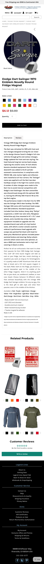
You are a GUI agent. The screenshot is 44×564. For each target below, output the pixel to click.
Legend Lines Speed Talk (22, 475)
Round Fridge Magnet (16, 21)
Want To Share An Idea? (22, 478)
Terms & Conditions (22, 538)
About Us (22, 470)
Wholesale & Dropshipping (22, 480)
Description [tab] (8, 138)
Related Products (22, 338)
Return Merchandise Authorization (21, 520)
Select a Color (7, 96)
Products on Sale (22, 517)
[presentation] (20, 400)
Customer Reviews (22, 512)
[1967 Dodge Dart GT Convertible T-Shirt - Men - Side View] (31, 429)
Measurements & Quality (22, 496)
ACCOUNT (18, 13)
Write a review (22, 454)
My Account (22, 530)
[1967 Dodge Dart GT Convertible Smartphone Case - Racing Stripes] (12, 396)
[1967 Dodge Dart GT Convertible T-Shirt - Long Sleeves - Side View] (12, 429)
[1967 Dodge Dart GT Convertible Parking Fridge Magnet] (12, 368)
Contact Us (22, 491)
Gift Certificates (22, 514)
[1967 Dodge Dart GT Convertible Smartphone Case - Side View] (31, 396)
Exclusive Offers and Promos (22, 533)
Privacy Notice (22, 501)
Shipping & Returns (22, 536)
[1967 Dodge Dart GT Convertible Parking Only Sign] (31, 368)
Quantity (5, 116)
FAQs (22, 493)
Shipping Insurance (22, 499)
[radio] (4, 100)
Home (4, 21)
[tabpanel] (22, 234)
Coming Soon (22, 472)
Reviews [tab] (18, 138)
